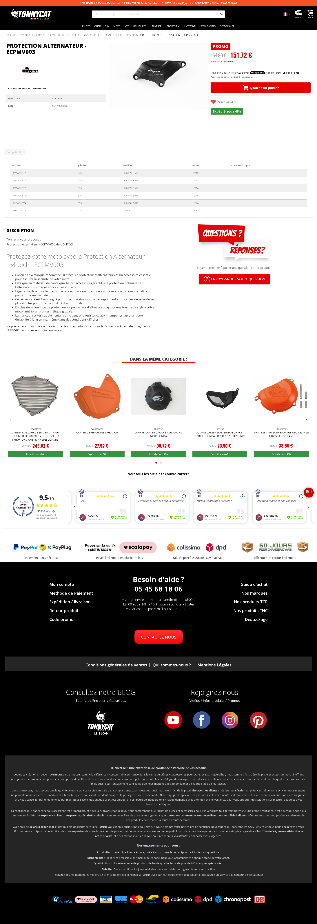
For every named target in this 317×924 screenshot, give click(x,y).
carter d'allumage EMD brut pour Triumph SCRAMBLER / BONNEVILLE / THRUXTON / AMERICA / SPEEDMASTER (35, 436)
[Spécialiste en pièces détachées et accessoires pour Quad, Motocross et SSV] (31, 14)
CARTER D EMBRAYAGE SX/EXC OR (97, 432)
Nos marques (254, 593)
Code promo (61, 619)
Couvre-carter (126, 35)
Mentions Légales (214, 665)
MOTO (25, 35)
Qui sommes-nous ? (172, 665)
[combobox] (158, 14)
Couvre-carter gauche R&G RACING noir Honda (158, 434)
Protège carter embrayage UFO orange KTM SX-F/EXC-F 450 (281, 434)
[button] (113, 92)
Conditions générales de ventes (116, 665)
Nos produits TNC (250, 610)
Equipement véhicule (49, 35)
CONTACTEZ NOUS (158, 637)
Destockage (256, 619)
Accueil (12, 35)
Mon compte (61, 584)
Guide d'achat (254, 584)
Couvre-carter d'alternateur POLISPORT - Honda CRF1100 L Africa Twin (220, 434)
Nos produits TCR (251, 601)
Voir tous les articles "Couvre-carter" (158, 474)
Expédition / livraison (70, 601)
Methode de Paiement (71, 593)
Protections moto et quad (90, 35)
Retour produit (64, 610)
